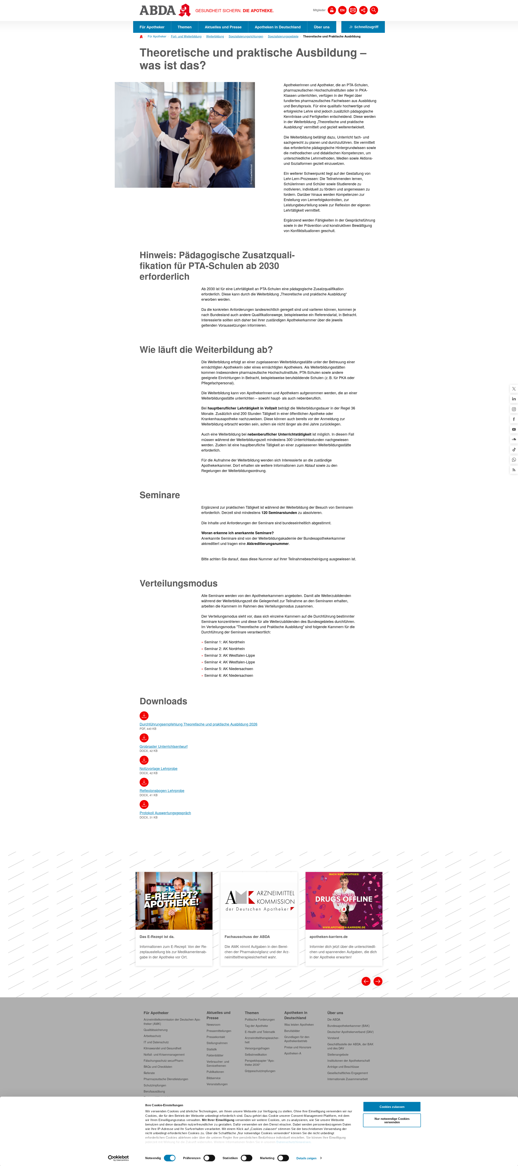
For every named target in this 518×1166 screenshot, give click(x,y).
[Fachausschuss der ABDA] (259, 919)
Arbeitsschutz (152, 1036)
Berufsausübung (154, 1091)
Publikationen (215, 1072)
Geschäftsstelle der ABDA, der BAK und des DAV (350, 1046)
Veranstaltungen (217, 1084)
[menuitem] (155, 35)
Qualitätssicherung (156, 1030)
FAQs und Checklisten (158, 1067)
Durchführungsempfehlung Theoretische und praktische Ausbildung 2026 (198, 724)
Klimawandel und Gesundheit (162, 1048)
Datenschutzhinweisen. (294, 1142)
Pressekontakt (216, 1037)
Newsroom (213, 1024)
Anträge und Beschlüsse (343, 1067)
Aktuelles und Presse (223, 27)
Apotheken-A (292, 1053)
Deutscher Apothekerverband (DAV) (350, 1032)
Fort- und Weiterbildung (186, 36)
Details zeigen (306, 1158)
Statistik (212, 1049)
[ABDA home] (142, 36)
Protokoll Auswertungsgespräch (165, 812)
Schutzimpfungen (155, 1085)
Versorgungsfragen (257, 1048)
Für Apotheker (152, 27)
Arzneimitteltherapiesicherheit (262, 1040)
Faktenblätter (215, 1055)
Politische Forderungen (260, 1019)
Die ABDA (333, 1019)
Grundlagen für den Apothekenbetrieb (296, 1039)
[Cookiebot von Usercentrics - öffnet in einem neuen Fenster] (118, 1158)
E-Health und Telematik (260, 1032)
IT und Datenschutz (156, 1042)
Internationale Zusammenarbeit (347, 1079)
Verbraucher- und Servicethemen (218, 1063)
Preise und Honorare (297, 1047)
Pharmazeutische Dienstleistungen (166, 1079)
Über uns (322, 27)
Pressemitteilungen (219, 1031)
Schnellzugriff (366, 27)
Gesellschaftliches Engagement (347, 1073)
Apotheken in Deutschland (278, 27)
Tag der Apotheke (256, 1026)
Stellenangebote (337, 1054)
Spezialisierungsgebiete (283, 36)
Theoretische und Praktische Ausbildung (332, 36)
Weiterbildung (215, 36)
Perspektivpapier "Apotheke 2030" (260, 1062)
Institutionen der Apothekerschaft (348, 1060)
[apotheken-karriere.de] (344, 919)
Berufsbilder (292, 1031)
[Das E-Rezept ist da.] (174, 919)
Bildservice (214, 1078)
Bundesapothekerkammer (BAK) (348, 1026)
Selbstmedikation (256, 1054)
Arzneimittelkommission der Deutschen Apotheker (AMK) (172, 1021)
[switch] (209, 1158)
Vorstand (333, 1038)
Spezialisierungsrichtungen (246, 36)
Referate (149, 1073)
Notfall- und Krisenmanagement (164, 1054)
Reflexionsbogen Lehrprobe (162, 790)
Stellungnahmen (217, 1043)
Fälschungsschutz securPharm (163, 1060)
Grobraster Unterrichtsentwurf (164, 746)
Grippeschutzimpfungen (260, 1071)
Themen (185, 27)
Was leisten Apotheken (299, 1024)
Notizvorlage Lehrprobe (158, 768)
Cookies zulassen (392, 1106)
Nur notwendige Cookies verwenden (392, 1120)
